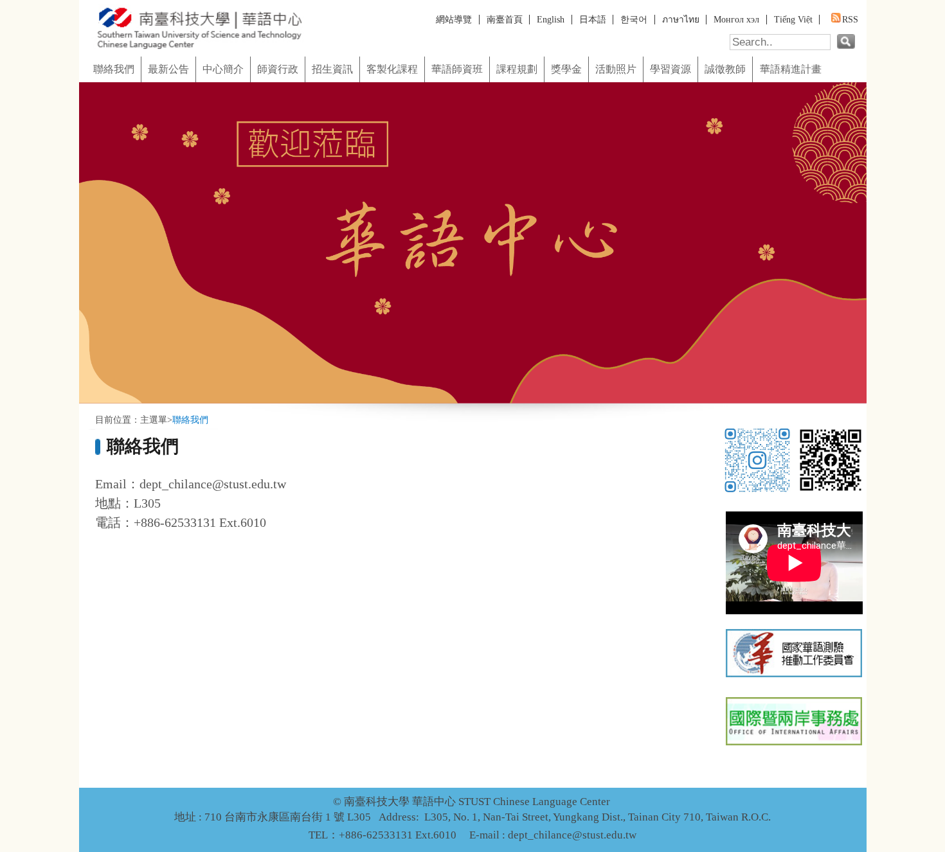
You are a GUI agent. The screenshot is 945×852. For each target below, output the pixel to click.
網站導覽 (454, 19)
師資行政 (277, 69)
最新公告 (168, 69)
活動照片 (615, 69)
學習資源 (670, 69)
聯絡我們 (113, 69)
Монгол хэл (736, 19)
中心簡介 (223, 69)
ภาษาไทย (680, 19)
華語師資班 (457, 69)
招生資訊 (332, 69)
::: (83, 52)
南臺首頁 (505, 19)
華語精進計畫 (791, 69)
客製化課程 (392, 69)
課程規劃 (516, 69)
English (550, 19)
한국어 (633, 19)
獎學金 (566, 69)
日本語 (592, 19)
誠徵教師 (725, 69)
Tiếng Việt (793, 19)
